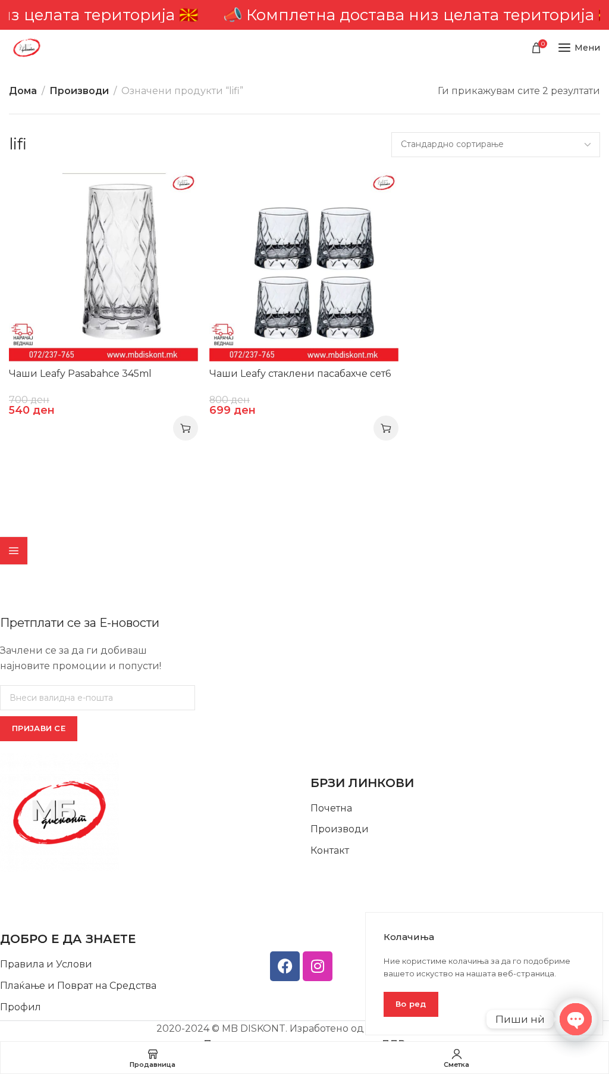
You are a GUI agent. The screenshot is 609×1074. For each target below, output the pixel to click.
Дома (23, 90)
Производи (79, 90)
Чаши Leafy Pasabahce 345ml (80, 373)
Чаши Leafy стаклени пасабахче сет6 (300, 373)
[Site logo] (27, 47)
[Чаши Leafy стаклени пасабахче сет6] (303, 266)
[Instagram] (317, 966)
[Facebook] (285, 966)
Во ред (410, 1004)
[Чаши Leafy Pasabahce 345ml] (103, 266)
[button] (185, 428)
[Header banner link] (304, 15)
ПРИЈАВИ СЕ (38, 728)
